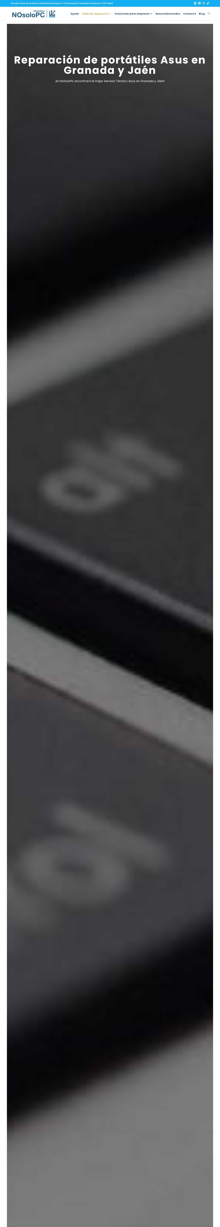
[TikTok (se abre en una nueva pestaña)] (207, 3)
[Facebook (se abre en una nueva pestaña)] (199, 3)
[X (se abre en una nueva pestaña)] (195, 3)
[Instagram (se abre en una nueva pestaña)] (204, 3)
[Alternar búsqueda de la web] (208, 14)
